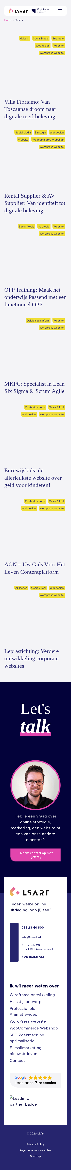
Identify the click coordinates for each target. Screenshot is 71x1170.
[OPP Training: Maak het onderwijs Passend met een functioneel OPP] (35, 253)
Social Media (41, 38)
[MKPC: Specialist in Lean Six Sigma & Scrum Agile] (35, 347)
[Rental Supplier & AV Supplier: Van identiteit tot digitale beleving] (35, 159)
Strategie (58, 38)
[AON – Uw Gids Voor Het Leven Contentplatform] (35, 528)
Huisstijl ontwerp (25, 1001)
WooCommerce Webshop (34, 1028)
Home (8, 20)
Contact (17, 1060)
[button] (60, 11)
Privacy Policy (35, 1144)
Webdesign (43, 45)
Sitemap (35, 1156)
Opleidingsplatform (38, 320)
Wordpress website (52, 52)
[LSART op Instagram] (29, 974)
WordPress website (28, 1021)
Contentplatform (35, 407)
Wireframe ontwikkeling (32, 994)
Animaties (21, 587)
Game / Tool (56, 407)
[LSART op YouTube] (21, 974)
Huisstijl (24, 38)
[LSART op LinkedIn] (12, 974)
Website (58, 45)
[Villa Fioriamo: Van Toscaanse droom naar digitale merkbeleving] (35, 65)
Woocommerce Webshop (48, 139)
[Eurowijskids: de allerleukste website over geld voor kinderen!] (35, 434)
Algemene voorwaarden (35, 1150)
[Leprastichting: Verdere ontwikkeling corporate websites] (35, 614)
